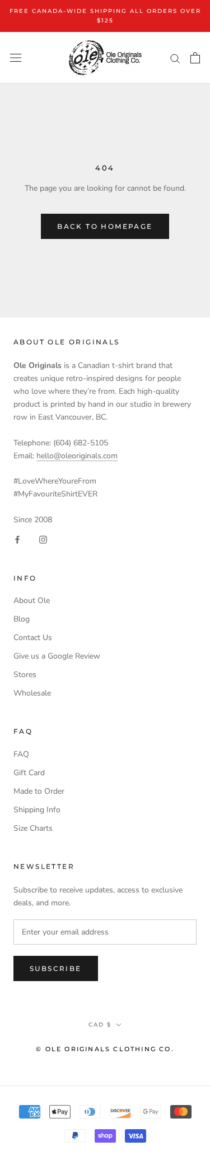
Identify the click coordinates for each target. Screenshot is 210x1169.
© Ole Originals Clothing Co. (105, 1049)
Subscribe (56, 968)
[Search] (175, 58)
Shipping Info (36, 809)
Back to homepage (104, 226)
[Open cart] (195, 57)
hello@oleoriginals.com (77, 455)
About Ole (31, 600)
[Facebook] (17, 539)
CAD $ (99, 1024)
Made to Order (38, 791)
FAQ (21, 754)
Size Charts (33, 828)
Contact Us (32, 637)
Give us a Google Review (56, 656)
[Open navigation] (15, 58)
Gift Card (29, 772)
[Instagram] (43, 539)
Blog (21, 619)
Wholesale (32, 693)
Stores (24, 674)
